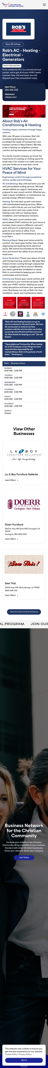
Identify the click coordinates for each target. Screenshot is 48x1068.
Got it (24, 1060)
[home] (12, 4)
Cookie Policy (11, 1055)
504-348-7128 (11, 90)
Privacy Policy (25, 1055)
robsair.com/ (11, 97)
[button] (43, 5)
